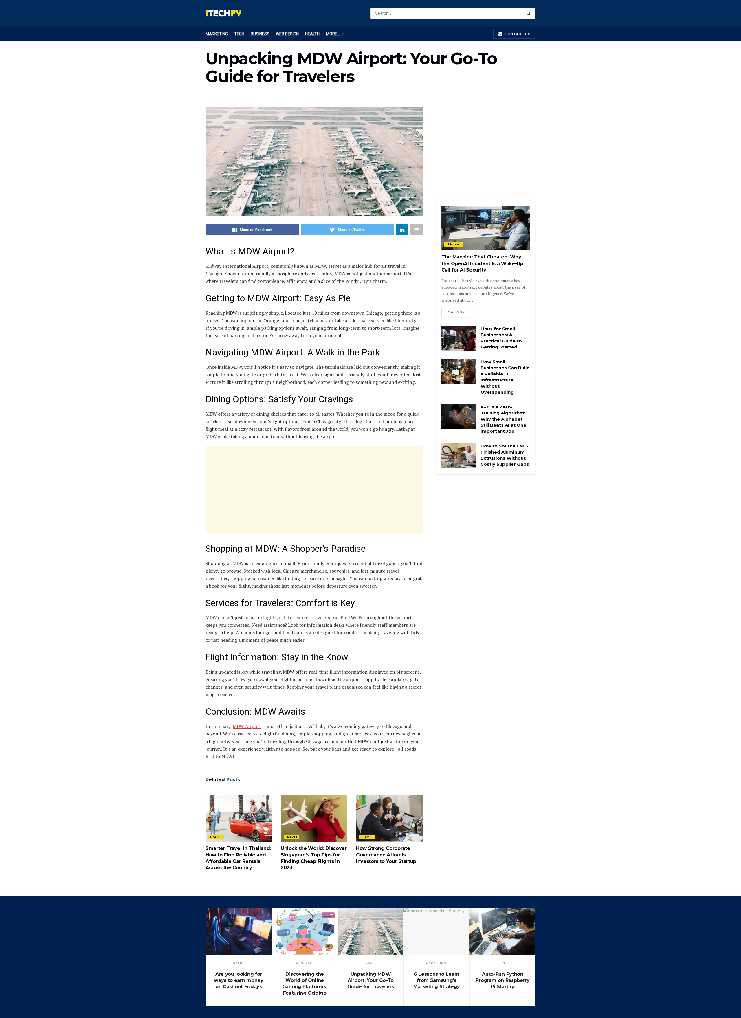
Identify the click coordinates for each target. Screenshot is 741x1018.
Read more (456, 312)
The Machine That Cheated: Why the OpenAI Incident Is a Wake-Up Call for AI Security (482, 263)
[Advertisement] (314, 489)
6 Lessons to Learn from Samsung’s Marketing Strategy (436, 980)
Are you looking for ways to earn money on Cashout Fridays (238, 980)
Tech (239, 34)
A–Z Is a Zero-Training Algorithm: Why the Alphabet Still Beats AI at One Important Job (503, 419)
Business (260, 34)
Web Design (287, 34)
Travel (216, 837)
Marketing (217, 34)
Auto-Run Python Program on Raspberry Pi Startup (503, 980)
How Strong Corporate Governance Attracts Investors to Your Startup (386, 854)
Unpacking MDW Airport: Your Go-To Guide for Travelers (370, 980)
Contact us (517, 34)
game (238, 963)
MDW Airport (247, 726)
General (453, 244)
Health (312, 34)
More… (333, 34)
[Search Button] (529, 13)
